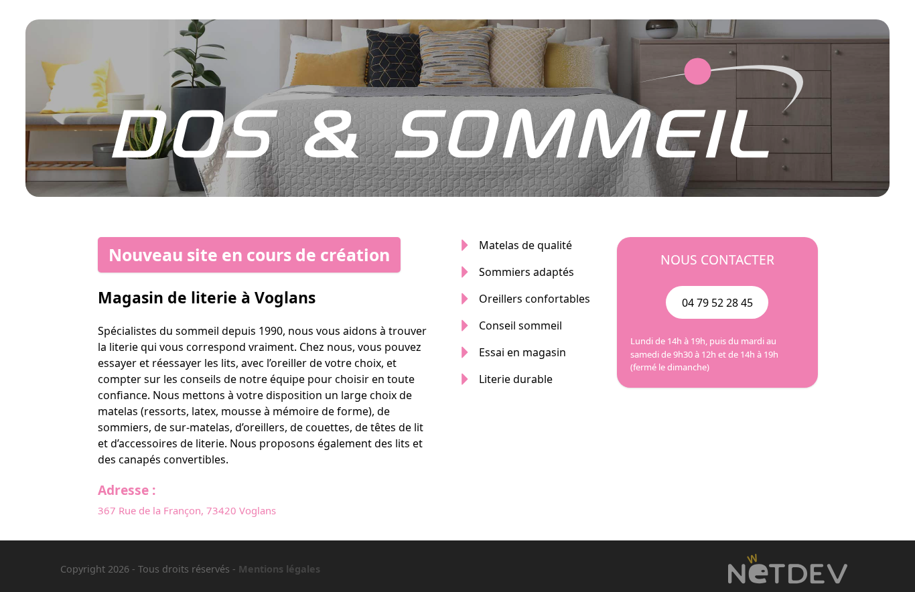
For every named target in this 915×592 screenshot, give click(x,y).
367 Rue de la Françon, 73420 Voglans (187, 510)
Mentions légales (279, 569)
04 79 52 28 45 (717, 302)
